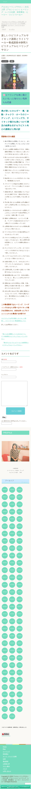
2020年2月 (19, 643)
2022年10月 (12, 577)
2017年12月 (19, 701)
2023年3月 (19, 562)
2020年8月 (19, 628)
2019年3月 (12, 672)
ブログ (5, 769)
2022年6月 (12, 584)
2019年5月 (19, 664)
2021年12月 (12, 599)
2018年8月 (12, 686)
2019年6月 (12, 664)
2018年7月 (19, 686)
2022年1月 (5, 599)
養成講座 (5, 761)
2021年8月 (5, 606)
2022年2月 (19, 591)
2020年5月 (19, 635)
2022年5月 (19, 584)
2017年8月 (19, 708)
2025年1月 (19, 518)
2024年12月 (4, 526)
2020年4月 (5, 643)
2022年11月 (4, 577)
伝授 (4, 759)
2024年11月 (12, 526)
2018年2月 (12, 701)
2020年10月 (4, 628)
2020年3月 (12, 643)
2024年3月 (12, 540)
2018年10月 (19, 679)
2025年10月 (4, 504)
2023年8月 (12, 555)
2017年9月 (12, 708)
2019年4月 (5, 672)
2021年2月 (19, 613)
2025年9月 (12, 504)
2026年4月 (12, 489)
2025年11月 (19, 496)
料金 (4, 749)
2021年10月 (19, 599)
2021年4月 (5, 613)
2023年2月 (5, 569)
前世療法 (5, 754)
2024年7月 (12, 533)
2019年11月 (19, 650)
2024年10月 (19, 526)
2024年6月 (19, 533)
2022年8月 (19, 577)
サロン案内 (6, 766)
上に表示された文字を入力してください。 (14, 421)
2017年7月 (5, 716)
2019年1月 (5, 679)
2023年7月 (19, 555)
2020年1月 (5, 650)
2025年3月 (5, 518)
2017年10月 (4, 708)
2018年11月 (12, 679)
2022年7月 (5, 584)
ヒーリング (6, 751)
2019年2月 (19, 672)
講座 (12, 61)
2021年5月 (19, 606)
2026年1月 (5, 496)
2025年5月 (12, 511)
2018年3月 (5, 701)
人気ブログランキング (6, 735)
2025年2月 (12, 518)
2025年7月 (19, 504)
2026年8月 (5, 489)
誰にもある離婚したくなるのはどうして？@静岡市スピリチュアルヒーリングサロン (14, 336)
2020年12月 (12, 621)
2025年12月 (12, 496)
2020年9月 (12, 628)
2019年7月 (5, 664)
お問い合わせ (7, 771)
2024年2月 (19, 540)
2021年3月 (12, 613)
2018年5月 (12, 694)
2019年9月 (12, 657)
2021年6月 (12, 606)
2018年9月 (5, 686)
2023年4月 (12, 562)
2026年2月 (19, 489)
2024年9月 (5, 533)
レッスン (4, 61)
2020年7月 (5, 635)
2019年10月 (4, 657)
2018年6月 (5, 694)
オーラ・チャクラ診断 (10, 756)
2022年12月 (19, 569)
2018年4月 (19, 694)
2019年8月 (19, 657)
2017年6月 (12, 716)
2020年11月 (19, 621)
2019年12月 (12, 650)
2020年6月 (12, 635)
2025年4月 (19, 511)
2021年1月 (5, 621)
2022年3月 (12, 591)
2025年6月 (5, 511)
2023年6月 (5, 562)
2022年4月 (5, 591)
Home (5, 747)
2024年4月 (5, 540)
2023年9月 (5, 555)
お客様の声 (6, 764)
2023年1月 (12, 569)
